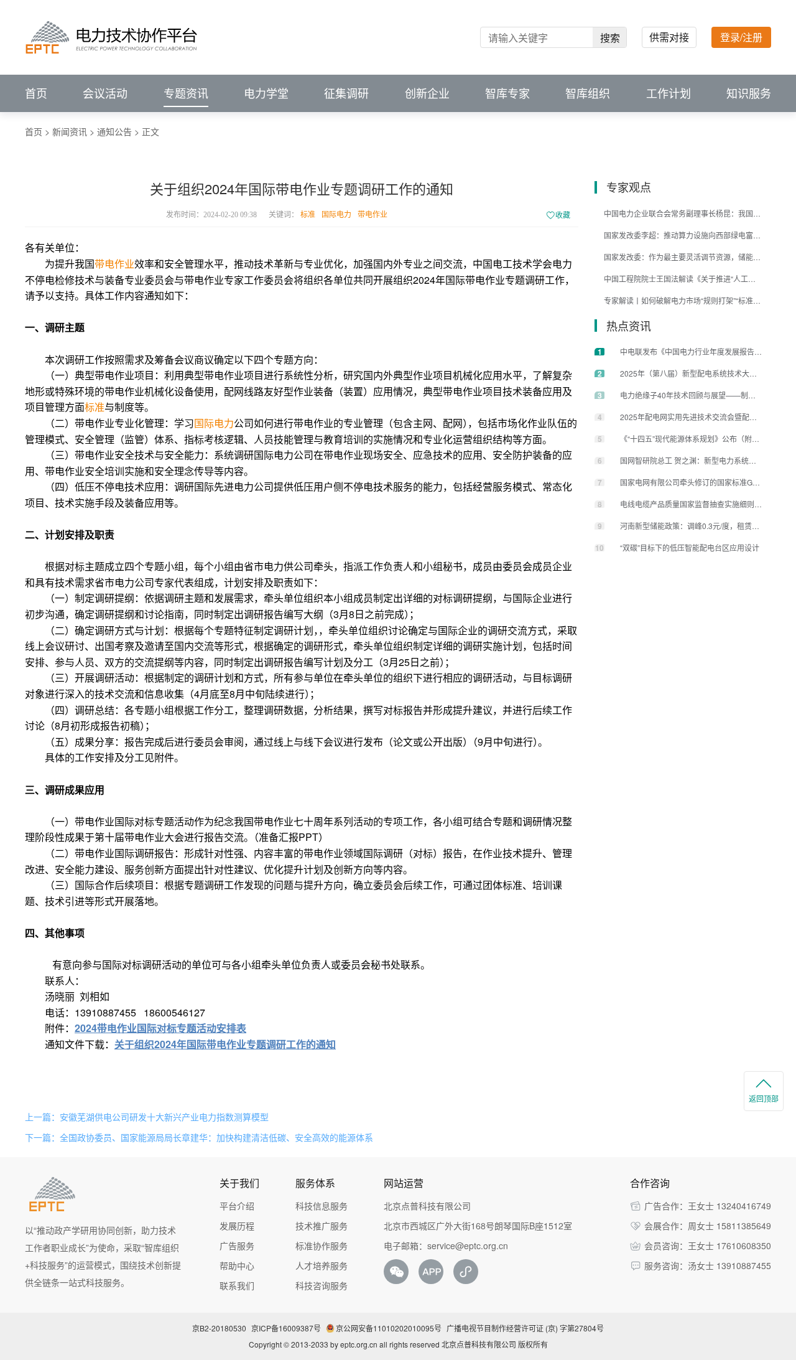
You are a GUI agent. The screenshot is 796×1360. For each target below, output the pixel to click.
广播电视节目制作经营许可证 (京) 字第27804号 (525, 1328)
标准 (307, 214)
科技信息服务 (321, 1205)
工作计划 (668, 93)
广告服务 (237, 1245)
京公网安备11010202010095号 (389, 1328)
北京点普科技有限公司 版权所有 (495, 1344)
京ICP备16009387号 (286, 1328)
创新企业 (427, 93)
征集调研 (346, 93)
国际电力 (336, 214)
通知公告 (114, 131)
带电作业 (372, 214)
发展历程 (237, 1225)
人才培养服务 (321, 1265)
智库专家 (507, 93)
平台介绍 (237, 1205)
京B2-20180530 (219, 1328)
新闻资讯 (69, 131)
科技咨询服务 (321, 1285)
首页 (36, 93)
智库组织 (587, 93)
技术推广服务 (321, 1225)
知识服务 (748, 93)
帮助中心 (237, 1265)
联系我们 (237, 1285)
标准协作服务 (321, 1245)
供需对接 (669, 37)
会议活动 (105, 93)
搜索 (610, 37)
